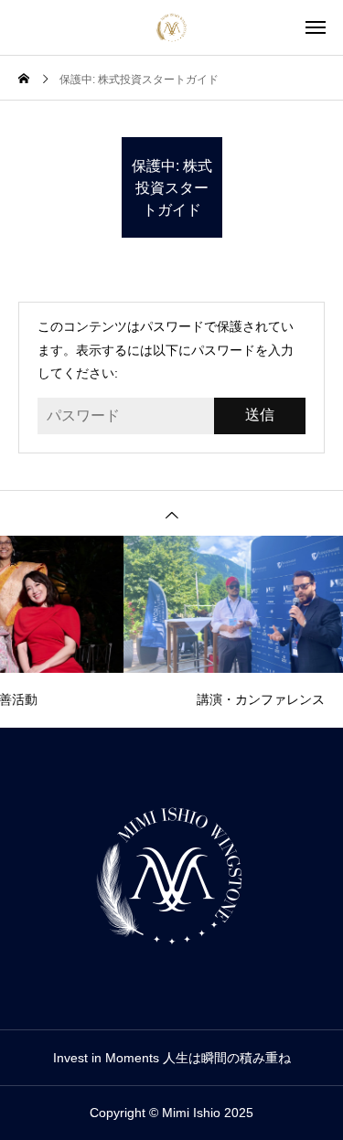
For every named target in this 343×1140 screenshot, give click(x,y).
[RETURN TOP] (171, 513)
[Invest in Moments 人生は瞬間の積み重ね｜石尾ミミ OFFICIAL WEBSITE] (172, 27)
